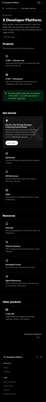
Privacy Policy (8, 386)
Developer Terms (10, 394)
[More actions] (43, 2)
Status (6, 368)
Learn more (21, 98)
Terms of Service (10, 382)
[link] (23, 61)
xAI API (17, 93)
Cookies (6, 390)
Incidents (7, 372)
